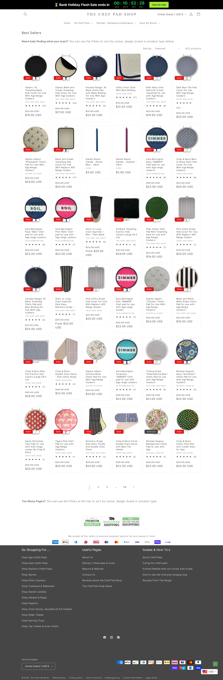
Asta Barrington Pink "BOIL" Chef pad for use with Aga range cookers (65, 233)
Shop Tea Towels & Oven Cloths (40, 626)
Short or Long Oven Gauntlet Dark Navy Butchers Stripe (64, 302)
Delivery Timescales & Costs (98, 563)
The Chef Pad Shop (39, 678)
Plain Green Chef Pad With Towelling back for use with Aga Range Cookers (156, 234)
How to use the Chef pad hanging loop (165, 574)
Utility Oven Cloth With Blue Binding (126, 88)
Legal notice (151, 678)
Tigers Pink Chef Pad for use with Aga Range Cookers (64, 445)
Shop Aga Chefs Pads (34, 557)
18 (124, 487)
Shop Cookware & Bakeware (38, 586)
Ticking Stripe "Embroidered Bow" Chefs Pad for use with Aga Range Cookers (156, 377)
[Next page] (133, 486)
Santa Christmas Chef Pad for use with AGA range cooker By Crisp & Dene (35, 446)
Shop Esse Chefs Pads (35, 563)
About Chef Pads (152, 557)
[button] (25, 14)
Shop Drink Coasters (33, 580)
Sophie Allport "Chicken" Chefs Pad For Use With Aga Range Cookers (155, 304)
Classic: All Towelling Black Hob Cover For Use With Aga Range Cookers (35, 93)
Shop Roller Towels (33, 614)
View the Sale (159, 4)
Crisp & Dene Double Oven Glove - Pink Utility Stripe (66, 374)
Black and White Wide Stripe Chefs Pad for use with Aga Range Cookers (186, 304)
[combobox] (209, 671)
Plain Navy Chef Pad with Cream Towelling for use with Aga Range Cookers (155, 93)
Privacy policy (76, 678)
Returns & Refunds (93, 568)
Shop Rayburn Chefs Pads (37, 568)
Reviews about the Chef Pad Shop (102, 580)
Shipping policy (112, 678)
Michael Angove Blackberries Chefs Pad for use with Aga (156, 445)
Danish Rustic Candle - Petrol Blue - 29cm (94, 162)
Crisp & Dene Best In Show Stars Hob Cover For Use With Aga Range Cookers (186, 164)
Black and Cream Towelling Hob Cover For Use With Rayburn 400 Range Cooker (65, 164)
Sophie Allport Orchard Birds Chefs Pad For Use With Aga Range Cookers (96, 377)
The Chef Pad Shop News (97, 586)
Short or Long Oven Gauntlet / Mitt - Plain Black (95, 232)
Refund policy (59, 678)
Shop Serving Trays (33, 620)
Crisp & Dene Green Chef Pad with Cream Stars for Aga (185, 445)
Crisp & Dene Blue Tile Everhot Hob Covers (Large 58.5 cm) (36, 375)
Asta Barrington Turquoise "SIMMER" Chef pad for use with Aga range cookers (126, 377)
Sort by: (147, 48)
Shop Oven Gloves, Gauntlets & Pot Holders (47, 609)
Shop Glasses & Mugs (34, 597)
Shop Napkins (30, 603)
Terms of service (94, 678)
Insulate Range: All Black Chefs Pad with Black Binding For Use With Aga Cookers (96, 93)
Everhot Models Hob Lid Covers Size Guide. (168, 568)
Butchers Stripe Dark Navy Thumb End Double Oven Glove (95, 445)
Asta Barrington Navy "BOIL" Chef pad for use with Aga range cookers (35, 233)
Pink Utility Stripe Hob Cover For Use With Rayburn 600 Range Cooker (187, 233)
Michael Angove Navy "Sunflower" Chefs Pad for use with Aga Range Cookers (186, 377)
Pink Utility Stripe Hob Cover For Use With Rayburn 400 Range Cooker (96, 302)
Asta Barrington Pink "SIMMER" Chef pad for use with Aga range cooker (125, 304)
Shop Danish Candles (34, 591)
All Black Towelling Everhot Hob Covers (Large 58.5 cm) (126, 233)
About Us (87, 557)
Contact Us (88, 574)
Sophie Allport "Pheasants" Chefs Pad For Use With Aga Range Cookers (35, 164)
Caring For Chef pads (155, 563)
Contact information (132, 678)
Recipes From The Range (157, 580)
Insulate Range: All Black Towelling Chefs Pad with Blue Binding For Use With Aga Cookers (35, 305)
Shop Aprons (29, 574)
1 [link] (89, 486)
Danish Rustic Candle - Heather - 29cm (126, 162)
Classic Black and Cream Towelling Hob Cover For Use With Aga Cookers (66, 91)
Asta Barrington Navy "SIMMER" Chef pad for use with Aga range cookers (155, 164)
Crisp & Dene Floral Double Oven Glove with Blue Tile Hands (126, 445)
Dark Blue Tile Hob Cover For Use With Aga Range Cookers (186, 91)
